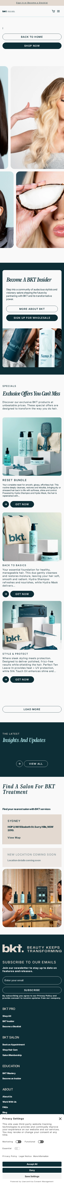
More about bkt (32, 308)
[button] (53, 11)
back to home (32, 36)
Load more (32, 709)
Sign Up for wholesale (32, 317)
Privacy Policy (44, 996)
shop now (32, 45)
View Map (14, 837)
